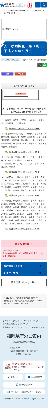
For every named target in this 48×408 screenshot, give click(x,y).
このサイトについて (11, 321)
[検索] (44, 4)
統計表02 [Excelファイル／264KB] (24, 152)
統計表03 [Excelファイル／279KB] (24, 172)
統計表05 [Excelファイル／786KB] (24, 229)
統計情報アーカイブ (22, 11)
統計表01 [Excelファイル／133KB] (24, 128)
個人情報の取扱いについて (14, 324)
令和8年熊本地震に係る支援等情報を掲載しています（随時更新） (23, 254)
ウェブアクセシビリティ (34, 327)
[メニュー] (38, 4)
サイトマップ (29, 321)
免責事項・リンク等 (11, 327)
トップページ (9, 11)
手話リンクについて (29, 367)
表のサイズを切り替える (24, 86)
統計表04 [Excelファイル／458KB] (24, 195)
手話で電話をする (22, 363)
